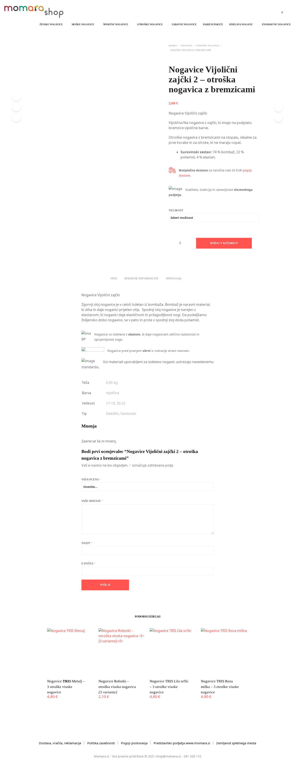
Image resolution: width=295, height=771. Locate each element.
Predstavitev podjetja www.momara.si (182, 743)
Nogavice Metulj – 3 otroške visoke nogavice (66, 686)
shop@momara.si (168, 756)
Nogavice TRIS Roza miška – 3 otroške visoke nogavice (220, 686)
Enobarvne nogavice (276, 24)
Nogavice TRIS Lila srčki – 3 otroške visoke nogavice (169, 686)
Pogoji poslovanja (134, 743)
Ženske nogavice (51, 24)
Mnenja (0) (173, 278)
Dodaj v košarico (224, 243)
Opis (114, 278)
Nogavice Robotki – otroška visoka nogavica (117, 686)
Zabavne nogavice (184, 24)
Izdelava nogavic (241, 24)
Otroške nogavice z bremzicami (190, 50)
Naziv (86, 543)
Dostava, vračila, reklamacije (60, 743)
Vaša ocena (91, 479)
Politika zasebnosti (101, 743)
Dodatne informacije (141, 278)
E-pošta (88, 563)
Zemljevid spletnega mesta (236, 743)
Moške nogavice (83, 24)
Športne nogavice (115, 24)
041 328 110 (192, 756)
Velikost (176, 210)
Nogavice (186, 45)
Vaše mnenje (92, 501)
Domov (173, 45)
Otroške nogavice (150, 24)
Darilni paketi (213, 24)
